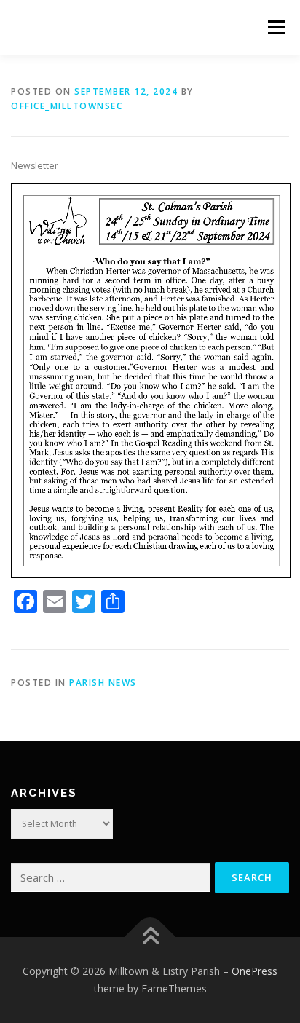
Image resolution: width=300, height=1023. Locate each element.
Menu (276, 27)
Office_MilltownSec (66, 106)
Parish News (103, 682)
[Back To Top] (150, 937)
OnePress (254, 971)
